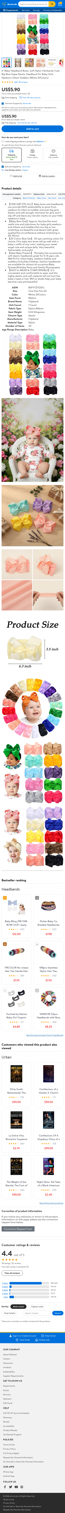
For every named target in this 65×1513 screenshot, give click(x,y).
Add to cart (32, 128)
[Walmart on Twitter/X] (10, 1487)
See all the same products (51, 1203)
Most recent (18, 1306)
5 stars (5, 1283)
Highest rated (37, 1306)
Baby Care (41, 198)
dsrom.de (27, 103)
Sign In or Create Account (24, 1335)
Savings (36, 10)
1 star (5, 1297)
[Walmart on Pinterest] (22, 1487)
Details (25, 170)
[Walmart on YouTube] (16, 1487)
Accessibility (8, 1426)
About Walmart (10, 1354)
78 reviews (22, 82)
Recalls (6, 1421)
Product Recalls (10, 1430)
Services (25, 10)
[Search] (52, 4)
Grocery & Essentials (52, 10)
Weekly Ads (44, 1340)
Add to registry (48, 175)
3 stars (5, 1290)
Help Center (50, 1335)
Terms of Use (9, 1444)
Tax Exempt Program (12, 1434)
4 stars (5, 1286)
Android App (8, 1476)
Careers (6, 1358)
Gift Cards (7, 1403)
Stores (6, 1390)
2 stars (5, 1293)
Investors (7, 1367)
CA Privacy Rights (11, 1453)
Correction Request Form (18, 1229)
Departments (12, 10)
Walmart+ (7, 1398)
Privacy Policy (9, 1448)
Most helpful (9, 1313)
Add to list (17, 175)
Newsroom (8, 1363)
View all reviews (12, 1273)
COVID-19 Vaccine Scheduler (16, 1413)
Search (58, 1313)
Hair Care (52, 198)
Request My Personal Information (18, 1457)
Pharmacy (7, 1417)
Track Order (24, 1340)
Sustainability (9, 1371)
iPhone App (8, 1471)
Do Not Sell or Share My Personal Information (23, 1461)
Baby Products (29, 198)
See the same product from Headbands (44, 1035)
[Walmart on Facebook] (5, 1487)
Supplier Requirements (13, 1375)
